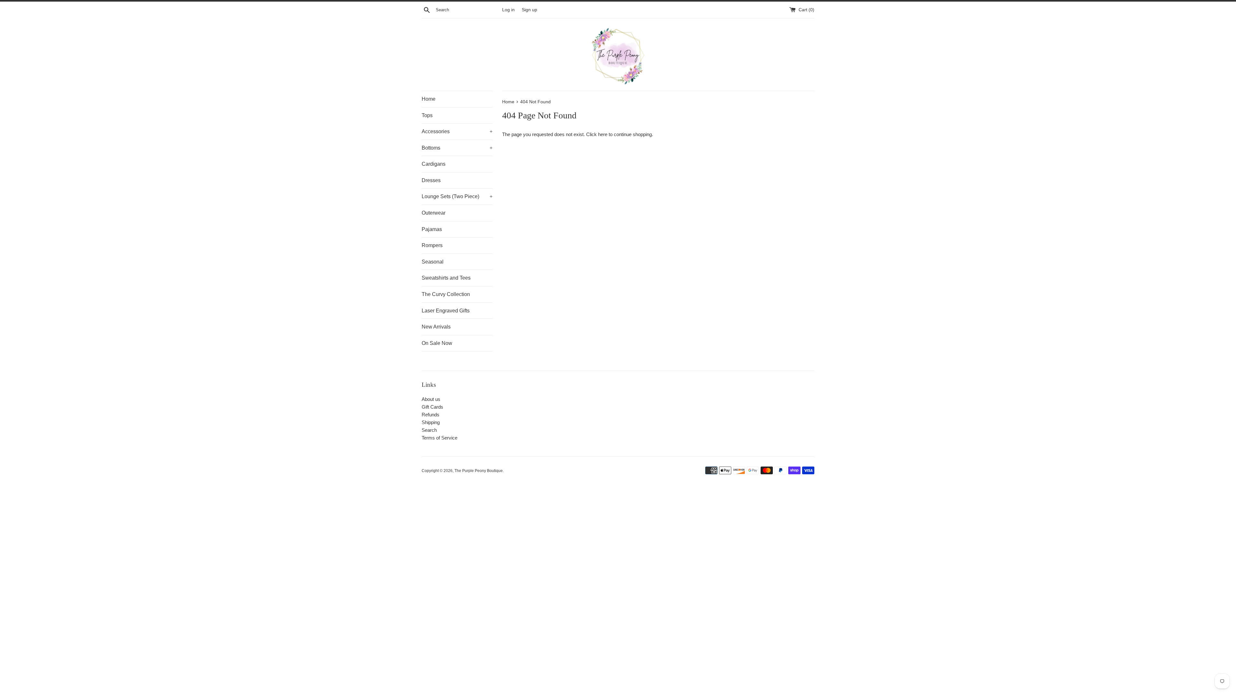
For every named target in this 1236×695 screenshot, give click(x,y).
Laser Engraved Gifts (446, 310)
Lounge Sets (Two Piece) (457, 196)
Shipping (431, 422)
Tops (427, 115)
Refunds (430, 414)
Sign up (529, 9)
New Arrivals (436, 326)
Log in (508, 9)
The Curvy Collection (446, 294)
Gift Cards (432, 407)
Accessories (457, 131)
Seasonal (433, 261)
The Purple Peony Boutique (478, 470)
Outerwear (433, 213)
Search (429, 430)
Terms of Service (439, 437)
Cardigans (433, 164)
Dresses (431, 180)
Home (428, 99)
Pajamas (432, 229)
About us (431, 399)
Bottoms (457, 148)
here (602, 134)
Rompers (432, 245)
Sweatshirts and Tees (446, 278)
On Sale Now (437, 343)
